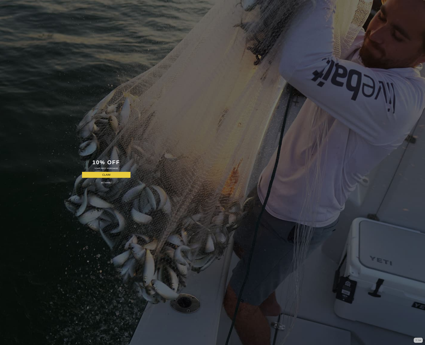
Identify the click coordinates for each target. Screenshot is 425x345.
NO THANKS (106, 183)
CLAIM (106, 174)
